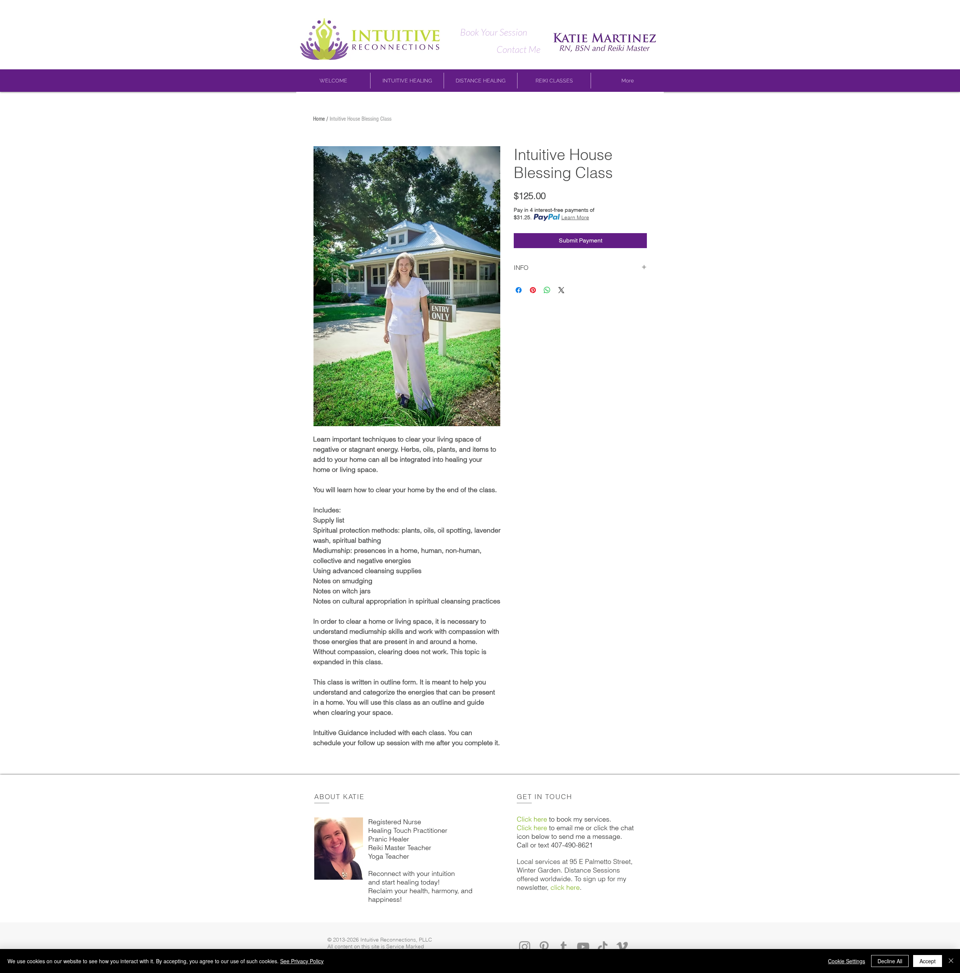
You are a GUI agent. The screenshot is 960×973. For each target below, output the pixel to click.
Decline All (890, 961)
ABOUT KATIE (339, 796)
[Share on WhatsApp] (547, 290)
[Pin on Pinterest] (532, 290)
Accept (928, 961)
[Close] (951, 961)
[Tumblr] (563, 946)
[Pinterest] (544, 946)
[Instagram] (524, 946)
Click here (532, 819)
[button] (333, 80)
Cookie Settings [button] (846, 961)
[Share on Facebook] (518, 290)
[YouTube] (583, 946)
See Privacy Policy (302, 961)
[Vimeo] (622, 946)
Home (319, 118)
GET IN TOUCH (544, 796)
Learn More (575, 217)
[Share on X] (561, 290)
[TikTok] (602, 946)
